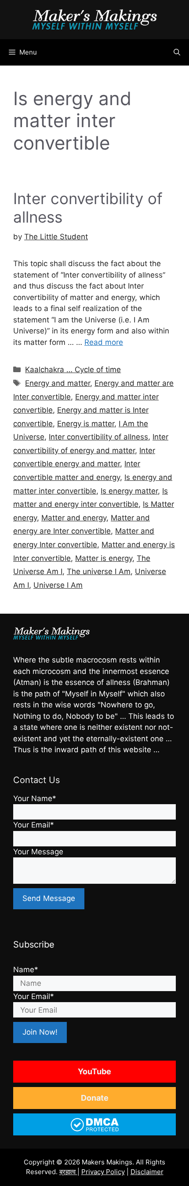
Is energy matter (129, 491)
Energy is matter (85, 423)
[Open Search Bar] (177, 52)
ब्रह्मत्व (68, 1172)
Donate (95, 1097)
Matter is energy (103, 558)
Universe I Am (58, 585)
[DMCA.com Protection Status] (94, 1130)
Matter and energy (73, 517)
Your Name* (34, 798)
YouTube (94, 1071)
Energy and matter (57, 383)
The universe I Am (99, 571)
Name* (25, 969)
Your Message (38, 851)
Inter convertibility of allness (98, 436)
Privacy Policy (103, 1172)
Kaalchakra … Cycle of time (73, 369)
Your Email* (33, 824)
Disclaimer (147, 1172)
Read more (103, 342)
